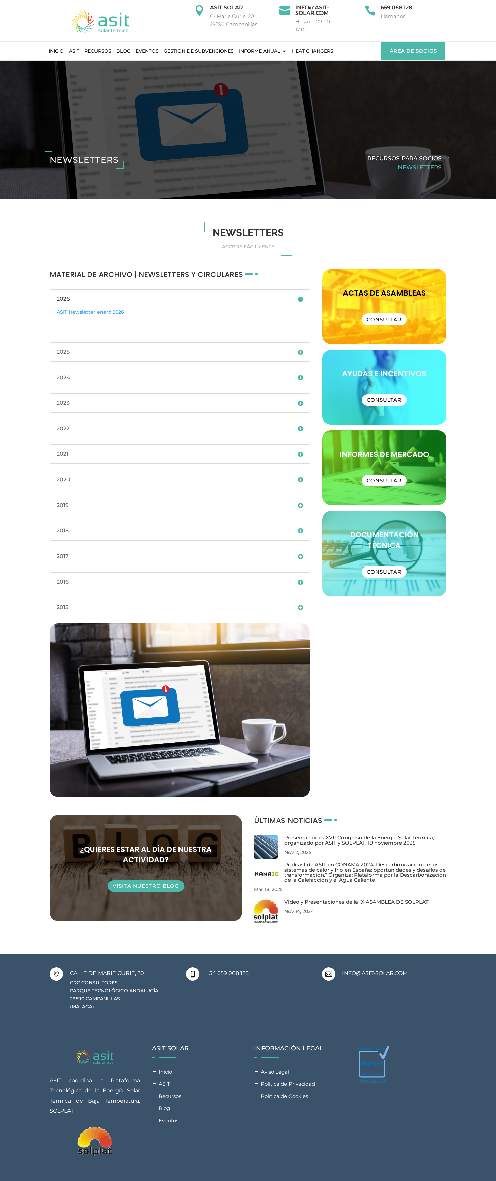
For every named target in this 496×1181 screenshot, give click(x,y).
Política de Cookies (284, 1096)
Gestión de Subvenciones (199, 51)
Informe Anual (259, 51)
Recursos (97, 51)
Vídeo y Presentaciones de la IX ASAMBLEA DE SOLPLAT (356, 902)
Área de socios (413, 51)
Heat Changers (312, 51)
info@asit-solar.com (312, 10)
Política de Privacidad (288, 1084)
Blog (123, 51)
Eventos (147, 51)
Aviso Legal (275, 1072)
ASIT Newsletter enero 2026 (90, 312)
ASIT (74, 51)
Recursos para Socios (404, 158)
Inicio (56, 51)
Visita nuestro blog (146, 886)
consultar (384, 319)
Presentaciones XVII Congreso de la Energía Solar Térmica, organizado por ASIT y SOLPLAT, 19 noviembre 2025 (359, 840)
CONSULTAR (384, 480)
